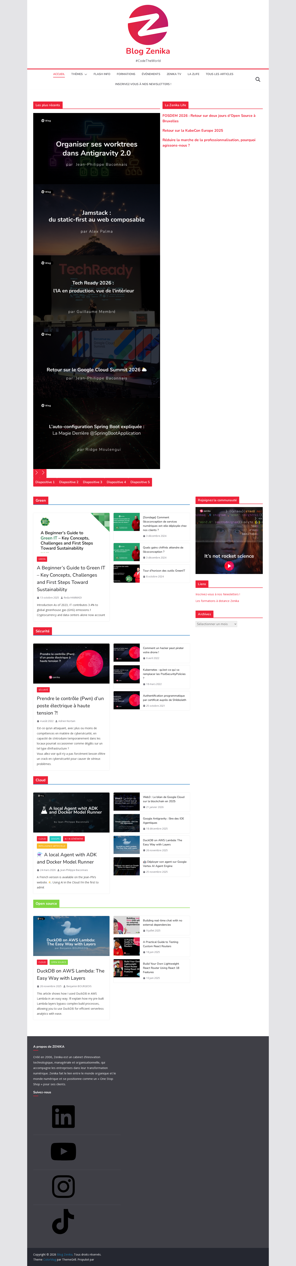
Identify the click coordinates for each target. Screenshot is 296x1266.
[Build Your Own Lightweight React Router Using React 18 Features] (127, 971)
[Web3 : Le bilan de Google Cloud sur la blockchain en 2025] (127, 802)
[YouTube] (63, 1165)
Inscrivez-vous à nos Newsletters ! (218, 594)
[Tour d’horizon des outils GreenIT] (127, 574)
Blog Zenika (148, 51)
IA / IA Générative (74, 838)
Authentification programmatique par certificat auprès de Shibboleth (164, 698)
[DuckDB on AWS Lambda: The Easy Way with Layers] (127, 845)
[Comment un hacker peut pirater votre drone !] (127, 653)
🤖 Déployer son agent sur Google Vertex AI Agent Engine (164, 864)
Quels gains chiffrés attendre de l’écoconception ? (163, 550)
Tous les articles (219, 74)
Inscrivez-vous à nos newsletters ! (143, 84)
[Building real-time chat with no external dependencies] (127, 925)
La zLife (193, 74)
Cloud (42, 838)
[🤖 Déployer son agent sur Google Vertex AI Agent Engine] (127, 867)
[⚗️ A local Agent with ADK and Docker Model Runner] (71, 813)
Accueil (59, 74)
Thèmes (77, 74)
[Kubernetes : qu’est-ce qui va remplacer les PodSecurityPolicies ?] (127, 677)
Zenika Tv (174, 74)
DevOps (55, 838)
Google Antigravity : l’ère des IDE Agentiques (163, 821)
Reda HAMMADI (73, 597)
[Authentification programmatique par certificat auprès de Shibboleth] (127, 701)
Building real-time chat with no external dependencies (162, 923)
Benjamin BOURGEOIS (78, 986)
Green (42, 559)
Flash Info (102, 74)
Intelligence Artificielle (51, 846)
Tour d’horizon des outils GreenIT (164, 571)
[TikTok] (63, 1235)
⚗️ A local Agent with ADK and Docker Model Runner (67, 858)
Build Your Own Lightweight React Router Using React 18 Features (161, 968)
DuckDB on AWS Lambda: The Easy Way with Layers (162, 842)
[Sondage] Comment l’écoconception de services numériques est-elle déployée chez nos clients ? (165, 523)
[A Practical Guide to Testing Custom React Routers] (127, 947)
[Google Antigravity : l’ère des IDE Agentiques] (127, 823)
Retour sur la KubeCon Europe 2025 (192, 130)
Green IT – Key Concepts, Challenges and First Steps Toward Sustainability (71, 579)
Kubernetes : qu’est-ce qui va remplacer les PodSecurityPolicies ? (164, 674)
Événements (151, 74)
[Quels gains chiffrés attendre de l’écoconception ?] (127, 552)
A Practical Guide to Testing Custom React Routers (160, 944)
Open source (58, 962)
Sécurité (43, 689)
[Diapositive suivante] (43, 473)
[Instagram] (63, 1200)
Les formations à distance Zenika (217, 601)
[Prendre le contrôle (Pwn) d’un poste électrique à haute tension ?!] (71, 663)
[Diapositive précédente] (36, 473)
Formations (126, 74)
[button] (85, 74)
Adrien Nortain (66, 721)
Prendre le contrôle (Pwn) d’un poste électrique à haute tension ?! (70, 705)
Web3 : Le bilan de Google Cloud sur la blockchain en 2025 (163, 799)
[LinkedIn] (63, 1131)
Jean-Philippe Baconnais (74, 870)
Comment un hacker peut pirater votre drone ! (163, 650)
